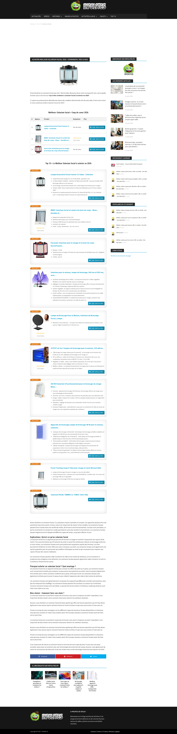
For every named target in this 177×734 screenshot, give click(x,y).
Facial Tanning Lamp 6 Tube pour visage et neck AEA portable (76, 468)
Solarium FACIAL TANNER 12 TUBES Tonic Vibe (69, 494)
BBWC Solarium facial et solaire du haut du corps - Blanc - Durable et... (74, 211)
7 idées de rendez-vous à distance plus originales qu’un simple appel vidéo (135, 117)
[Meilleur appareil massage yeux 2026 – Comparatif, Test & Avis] (92, 675)
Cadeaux (93, 731)
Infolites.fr (33, 24)
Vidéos (46, 16)
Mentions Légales (114, 731)
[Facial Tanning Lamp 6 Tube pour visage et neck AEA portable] (40, 475)
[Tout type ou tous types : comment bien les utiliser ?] (65, 675)
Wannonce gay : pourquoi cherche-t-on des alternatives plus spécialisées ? (135, 144)
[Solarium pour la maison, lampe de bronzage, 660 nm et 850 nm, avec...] (40, 279)
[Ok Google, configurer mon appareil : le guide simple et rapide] (78, 675)
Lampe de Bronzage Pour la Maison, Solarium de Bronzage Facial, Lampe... (75, 317)
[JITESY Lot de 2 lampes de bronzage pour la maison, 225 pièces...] (40, 355)
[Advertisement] (88, 41)
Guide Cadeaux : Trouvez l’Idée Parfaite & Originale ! (129, 164)
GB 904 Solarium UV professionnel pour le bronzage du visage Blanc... (76, 385)
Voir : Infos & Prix (98, 127)
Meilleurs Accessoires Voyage (121, 256)
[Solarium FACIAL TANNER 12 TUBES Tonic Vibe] (40, 501)
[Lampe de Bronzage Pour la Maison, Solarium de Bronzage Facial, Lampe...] (40, 322)
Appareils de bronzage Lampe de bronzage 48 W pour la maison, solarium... (77, 426)
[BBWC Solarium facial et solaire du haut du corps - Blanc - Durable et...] (38, 139)
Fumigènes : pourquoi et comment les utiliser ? (37, 684)
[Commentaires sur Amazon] (77, 138)
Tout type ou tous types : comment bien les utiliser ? (65, 684)
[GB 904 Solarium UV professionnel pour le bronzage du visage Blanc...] (40, 390)
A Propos (105, 731)
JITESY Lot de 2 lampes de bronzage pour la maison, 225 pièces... (77, 348)
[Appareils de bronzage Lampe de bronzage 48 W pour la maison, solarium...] (40, 431)
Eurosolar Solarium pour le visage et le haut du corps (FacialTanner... (72, 244)
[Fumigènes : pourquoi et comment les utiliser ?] (37, 675)
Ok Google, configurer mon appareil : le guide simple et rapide (78, 686)
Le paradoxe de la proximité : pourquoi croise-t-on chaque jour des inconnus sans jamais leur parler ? (135, 89)
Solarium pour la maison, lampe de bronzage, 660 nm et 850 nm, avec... (77, 273)
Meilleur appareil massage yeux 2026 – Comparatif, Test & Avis (92, 686)
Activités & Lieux (88, 16)
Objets (103, 16)
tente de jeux (119, 232)
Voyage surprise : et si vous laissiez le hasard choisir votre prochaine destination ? (135, 104)
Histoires (56, 16)
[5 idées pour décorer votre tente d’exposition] (51, 675)
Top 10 (113, 16)
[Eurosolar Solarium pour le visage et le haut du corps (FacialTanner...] (38, 149)
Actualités (36, 16)
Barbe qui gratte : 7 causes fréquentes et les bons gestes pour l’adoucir (135, 131)
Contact (99, 731)
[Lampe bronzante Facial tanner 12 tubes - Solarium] (38, 127)
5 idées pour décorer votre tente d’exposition (51, 684)
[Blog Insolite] (89, 6)
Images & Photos (71, 16)
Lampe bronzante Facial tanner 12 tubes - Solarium (72, 174)
